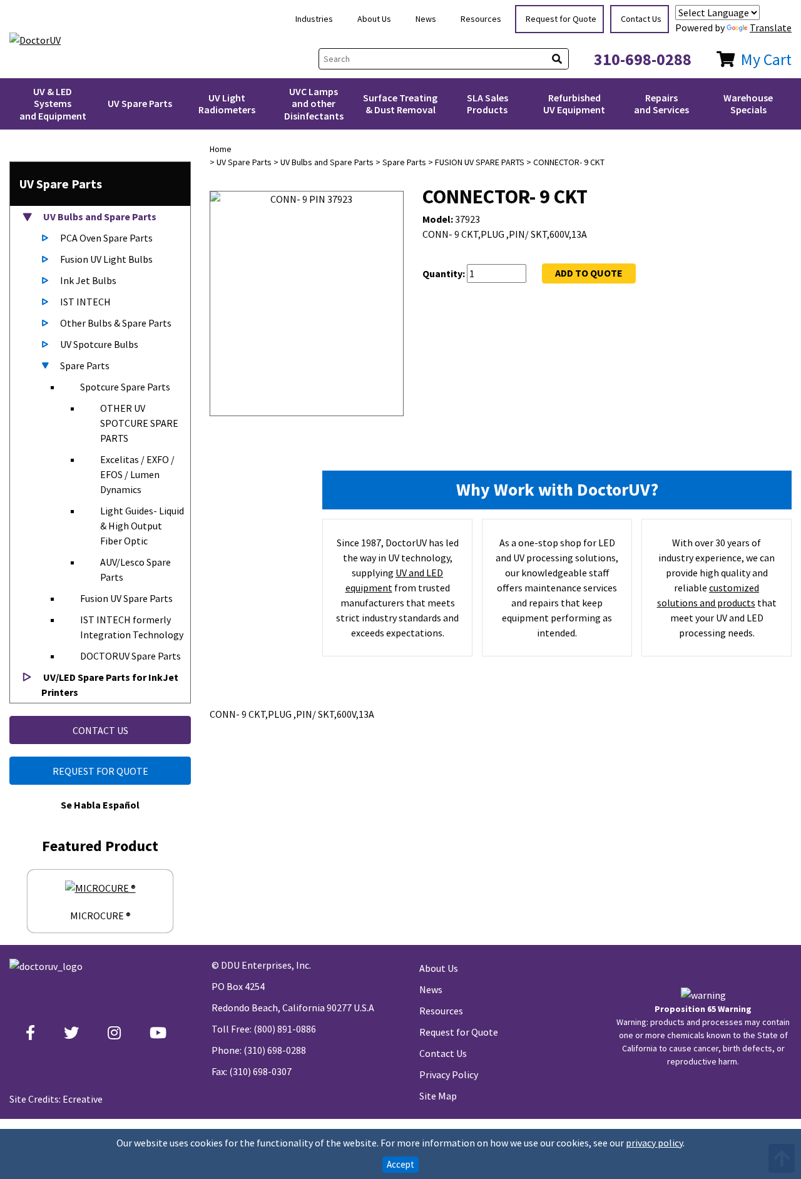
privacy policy (654, 1142)
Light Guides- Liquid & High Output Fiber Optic (142, 525)
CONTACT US (100, 730)
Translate (771, 27)
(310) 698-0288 (274, 1050)
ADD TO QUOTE (589, 273)
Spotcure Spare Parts (125, 386)
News (426, 18)
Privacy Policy (448, 1074)
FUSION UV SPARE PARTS (479, 162)
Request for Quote (561, 18)
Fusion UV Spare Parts (126, 598)
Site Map (438, 1096)
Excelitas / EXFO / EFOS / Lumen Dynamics (137, 474)
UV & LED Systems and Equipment (52, 103)
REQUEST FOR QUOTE (100, 771)
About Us (374, 18)
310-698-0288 (642, 59)
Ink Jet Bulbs (88, 280)
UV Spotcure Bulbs (99, 344)
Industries (314, 18)
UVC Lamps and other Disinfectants (314, 103)
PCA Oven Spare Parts (106, 238)
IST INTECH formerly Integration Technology (131, 627)
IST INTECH (85, 301)
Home (221, 149)
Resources (481, 18)
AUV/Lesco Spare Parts (135, 569)
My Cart (766, 59)
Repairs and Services (661, 103)
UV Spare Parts (140, 103)
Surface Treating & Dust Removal (400, 103)
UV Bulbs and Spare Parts (98, 216)
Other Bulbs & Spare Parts (115, 323)
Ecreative (83, 1099)
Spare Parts (85, 365)
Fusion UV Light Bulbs (106, 259)
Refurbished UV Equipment (574, 103)
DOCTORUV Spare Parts (130, 656)
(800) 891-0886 (284, 1029)
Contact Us (641, 18)
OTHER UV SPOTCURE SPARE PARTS (139, 423)
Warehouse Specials (748, 103)
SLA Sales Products (487, 103)
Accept (400, 1164)
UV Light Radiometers (226, 103)
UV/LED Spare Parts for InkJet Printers (109, 684)
